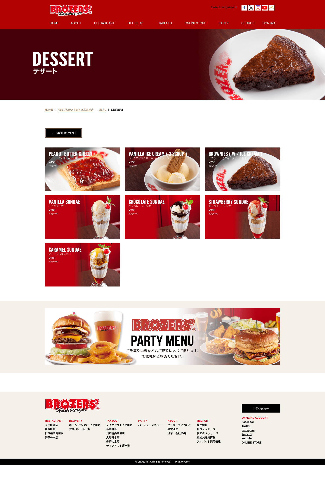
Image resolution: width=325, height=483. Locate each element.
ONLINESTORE (195, 23)
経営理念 (173, 429)
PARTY (224, 23)
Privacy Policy (182, 461)
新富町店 (50, 429)
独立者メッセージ (207, 433)
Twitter (246, 426)
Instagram (248, 430)
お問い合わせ (261, 408)
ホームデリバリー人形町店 (85, 424)
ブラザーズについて (179, 424)
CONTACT (270, 23)
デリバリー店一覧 (79, 429)
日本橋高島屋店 (54, 433)
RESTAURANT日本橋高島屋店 (76, 109)
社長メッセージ (206, 429)
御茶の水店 (51, 437)
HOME (54, 23)
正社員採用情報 (206, 437)
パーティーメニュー (150, 424)
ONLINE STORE (251, 442)
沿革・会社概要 (177, 433)
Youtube (247, 438)
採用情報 (202, 424)
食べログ (247, 434)
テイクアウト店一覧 (118, 445)
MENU (102, 109)
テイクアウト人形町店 (119, 424)
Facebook (248, 421)
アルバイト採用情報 (209, 441)
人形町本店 (51, 424)
